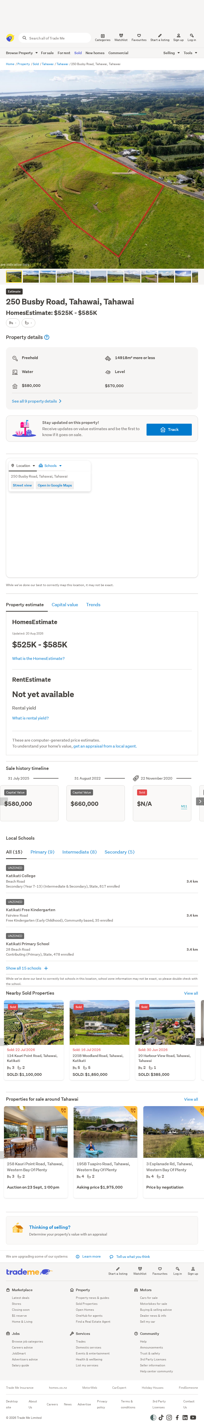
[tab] (23, 466)
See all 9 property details (34, 401)
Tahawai (48, 64)
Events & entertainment (93, 1353)
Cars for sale (149, 1298)
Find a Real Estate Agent (93, 1321)
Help (143, 1341)
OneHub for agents (89, 1315)
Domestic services (88, 1347)
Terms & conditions (128, 1404)
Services (83, 1333)
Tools (188, 52)
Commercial (118, 52)
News (68, 1404)
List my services (87, 1365)
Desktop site (12, 1404)
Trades (81, 1341)
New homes (95, 52)
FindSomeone (188, 1387)
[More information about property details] (47, 337)
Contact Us (189, 1404)
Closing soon (21, 1310)
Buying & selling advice (156, 1310)
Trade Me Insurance (20, 1387)
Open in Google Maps (55, 485)
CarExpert (119, 1387)
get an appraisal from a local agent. (105, 746)
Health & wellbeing (89, 1359)
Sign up (178, 40)
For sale (47, 52)
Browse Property (20, 52)
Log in (192, 40)
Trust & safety (150, 1353)
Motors (146, 1289)
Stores (16, 1304)
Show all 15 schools (24, 968)
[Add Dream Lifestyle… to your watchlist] (130, 1113)
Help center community (156, 1371)
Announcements (151, 1347)
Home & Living (22, 1321)
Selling (169, 52)
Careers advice (22, 1347)
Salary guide (20, 1365)
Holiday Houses (152, 1387)
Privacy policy (102, 1404)
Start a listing (117, 1274)
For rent (64, 52)
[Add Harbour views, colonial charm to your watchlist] (61, 1113)
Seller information (152, 1365)
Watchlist (140, 1274)
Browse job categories (27, 1341)
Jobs (16, 1333)
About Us (33, 1404)
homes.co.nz (58, 1387)
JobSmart (19, 1353)
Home (10, 64)
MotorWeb (89, 1387)
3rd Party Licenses (153, 1359)
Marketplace (22, 1289)
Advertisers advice (25, 1359)
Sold (78, 52)
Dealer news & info (153, 1315)
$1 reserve (19, 1315)
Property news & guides (92, 1298)
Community (149, 1333)
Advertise (84, 1404)
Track (173, 429)
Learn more (92, 1256)
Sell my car (147, 1321)
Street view (22, 485)
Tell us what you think (132, 1256)
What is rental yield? (30, 717)
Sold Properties (87, 1304)
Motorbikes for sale (153, 1304)
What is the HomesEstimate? (38, 658)
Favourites (160, 1274)
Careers (52, 1404)
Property (24, 64)
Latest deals (20, 1298)
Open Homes (85, 1310)
